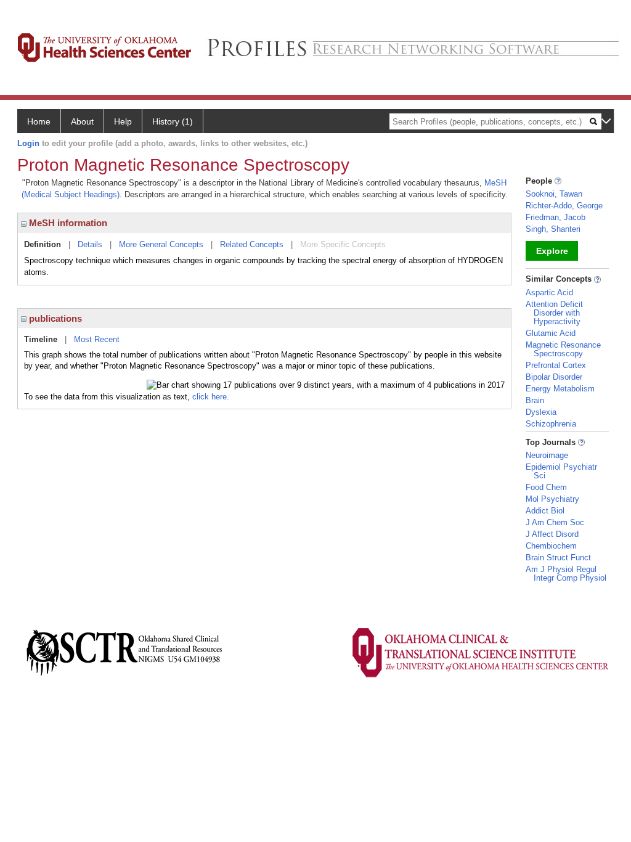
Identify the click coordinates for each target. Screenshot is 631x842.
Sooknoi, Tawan (554, 193)
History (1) (172, 121)
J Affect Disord (552, 534)
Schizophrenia (551, 423)
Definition (42, 244)
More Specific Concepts (343, 244)
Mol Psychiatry (552, 499)
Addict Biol (545, 510)
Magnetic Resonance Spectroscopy (563, 349)
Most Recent (97, 339)
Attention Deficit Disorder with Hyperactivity (554, 313)
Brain (535, 400)
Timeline (40, 339)
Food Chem (546, 487)
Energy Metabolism (560, 388)
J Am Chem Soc (555, 522)
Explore (552, 251)
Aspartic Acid (549, 292)
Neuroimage (547, 455)
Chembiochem (551, 545)
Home (39, 121)
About (82, 121)
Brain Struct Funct (558, 557)
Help (123, 121)
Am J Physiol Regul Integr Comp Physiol (566, 573)
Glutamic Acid (551, 333)
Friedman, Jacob (555, 217)
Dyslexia (541, 412)
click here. (210, 396)
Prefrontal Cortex (556, 365)
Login (28, 143)
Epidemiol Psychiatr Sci (561, 471)
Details (90, 244)
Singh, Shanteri (553, 229)
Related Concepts (251, 244)
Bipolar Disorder (554, 377)
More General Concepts (161, 244)
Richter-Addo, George (564, 205)
